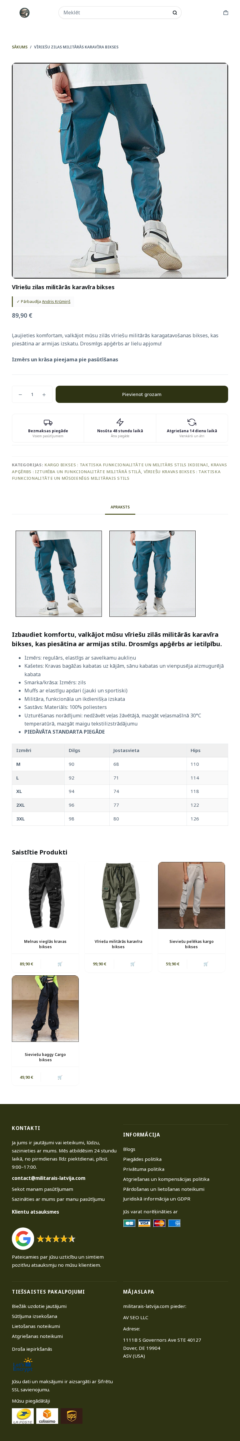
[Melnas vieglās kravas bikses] (45, 895)
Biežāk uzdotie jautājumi (39, 1306)
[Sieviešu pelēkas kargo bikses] (191, 895)
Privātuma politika (143, 1169)
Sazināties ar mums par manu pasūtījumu (58, 1199)
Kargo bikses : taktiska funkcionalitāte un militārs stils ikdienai (126, 465)
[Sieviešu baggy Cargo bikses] (45, 1008)
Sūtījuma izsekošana (34, 1316)
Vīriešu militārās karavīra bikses (118, 944)
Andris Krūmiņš (56, 301)
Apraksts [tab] (120, 507)
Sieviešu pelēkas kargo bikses (191, 944)
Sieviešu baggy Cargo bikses (45, 1057)
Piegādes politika (142, 1159)
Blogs (129, 1149)
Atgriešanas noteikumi (37, 1336)
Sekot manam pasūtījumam (42, 1189)
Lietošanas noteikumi (36, 1326)
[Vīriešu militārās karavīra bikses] (118, 895)
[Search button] (175, 13)
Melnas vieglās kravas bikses (45, 944)
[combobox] (116, 12)
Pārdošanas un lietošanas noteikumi (163, 1189)
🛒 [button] (60, 964)
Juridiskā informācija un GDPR (156, 1199)
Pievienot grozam (142, 394)
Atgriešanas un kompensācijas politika (166, 1179)
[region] (120, 785)
